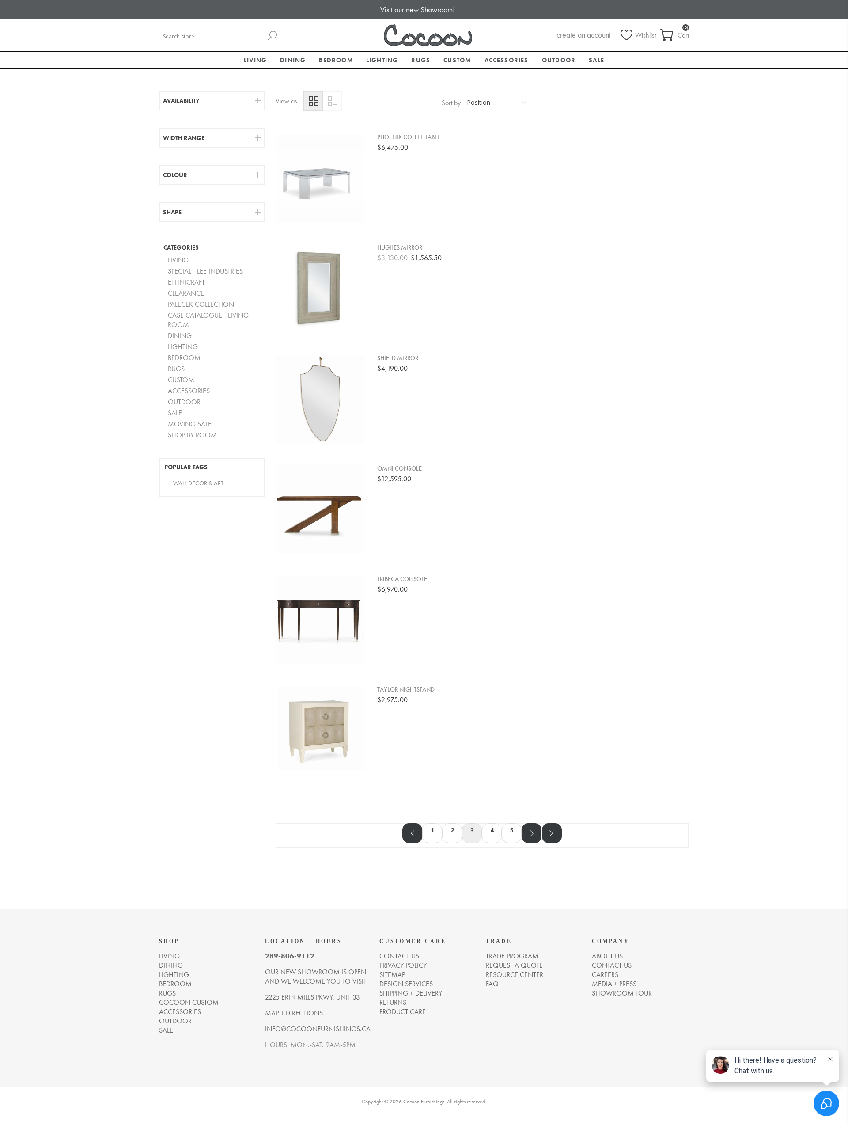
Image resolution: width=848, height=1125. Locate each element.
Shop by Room (192, 435)
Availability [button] (181, 101)
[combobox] (212, 36)
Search (272, 35)
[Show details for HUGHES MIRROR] (320, 288)
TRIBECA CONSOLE (402, 579)
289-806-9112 (289, 956)
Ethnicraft (186, 282)
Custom (181, 379)
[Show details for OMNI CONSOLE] (320, 509)
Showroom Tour (622, 993)
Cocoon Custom (189, 1002)
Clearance (186, 293)
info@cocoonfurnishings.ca (318, 1029)
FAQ (492, 983)
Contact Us (612, 965)
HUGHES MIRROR (399, 247)
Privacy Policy (403, 965)
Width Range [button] (183, 138)
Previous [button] (412, 833)
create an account (583, 35)
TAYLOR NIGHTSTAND (406, 689)
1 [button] (432, 830)
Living (178, 260)
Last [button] (552, 833)
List (332, 101)
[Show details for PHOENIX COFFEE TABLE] (320, 178)
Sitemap (392, 974)
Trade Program (512, 956)
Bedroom (184, 357)
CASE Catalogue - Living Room (208, 320)
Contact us (399, 956)
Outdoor (184, 402)
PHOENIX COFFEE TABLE (408, 137)
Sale (175, 413)
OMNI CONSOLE (399, 468)
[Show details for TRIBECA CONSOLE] (320, 620)
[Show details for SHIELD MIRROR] (320, 399)
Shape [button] (172, 212)
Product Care (402, 1011)
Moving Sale (190, 424)
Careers (605, 974)
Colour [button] (175, 175)
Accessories (189, 390)
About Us (607, 956)
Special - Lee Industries (205, 271)
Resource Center (514, 974)
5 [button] (512, 830)
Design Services (406, 983)
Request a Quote (514, 965)
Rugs (176, 368)
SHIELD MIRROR (397, 358)
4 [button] (492, 830)
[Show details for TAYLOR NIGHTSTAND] (320, 730)
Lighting (183, 346)
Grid (313, 101)
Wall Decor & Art (198, 483)
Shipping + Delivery (410, 993)
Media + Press (614, 983)
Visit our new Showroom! (417, 9)
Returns (392, 1002)
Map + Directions (294, 1013)
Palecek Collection (201, 304)
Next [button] (531, 833)
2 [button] (452, 830)
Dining (180, 335)
